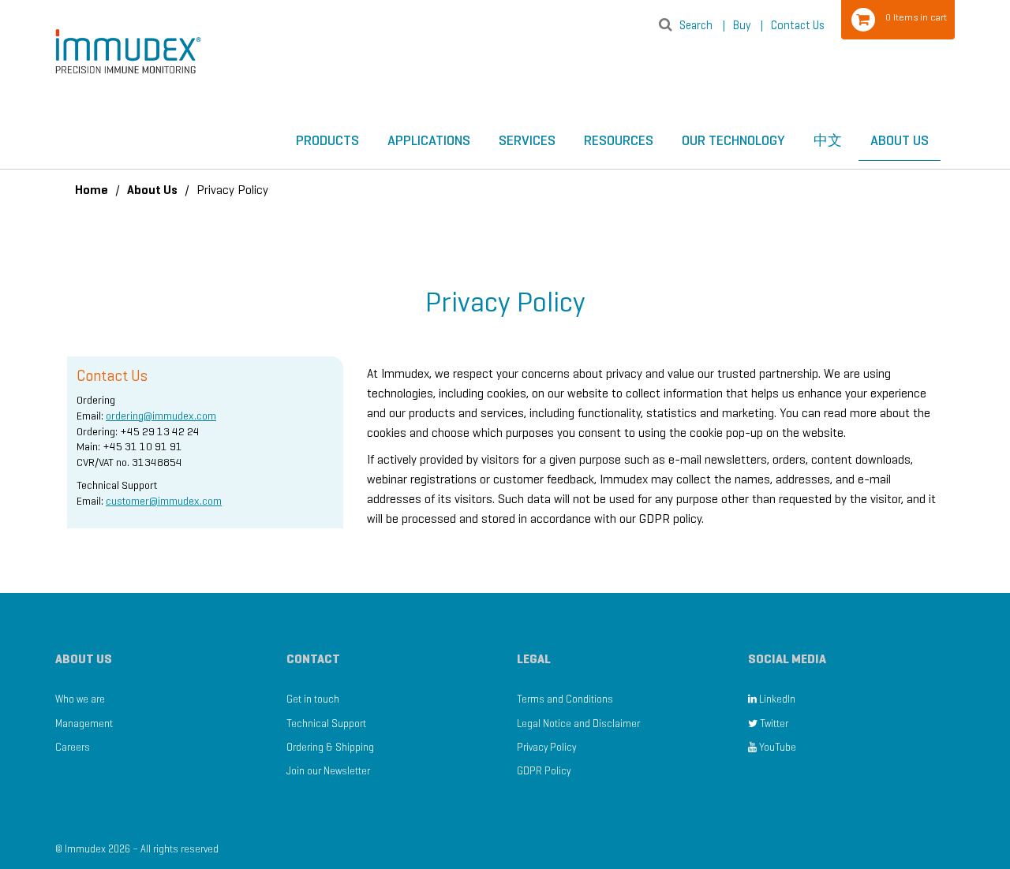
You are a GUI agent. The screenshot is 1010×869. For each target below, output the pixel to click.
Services (527, 140)
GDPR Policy (543, 771)
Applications (428, 140)
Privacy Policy (546, 747)
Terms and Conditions (565, 699)
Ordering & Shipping (330, 747)
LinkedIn (776, 699)
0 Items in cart (916, 17)
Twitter (773, 723)
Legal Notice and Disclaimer (578, 723)
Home (91, 189)
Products (327, 140)
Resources (618, 140)
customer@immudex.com (164, 501)
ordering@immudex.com (161, 416)
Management (84, 723)
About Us (899, 140)
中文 (828, 140)
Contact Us (798, 25)
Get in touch (312, 699)
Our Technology (733, 140)
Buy (748, 25)
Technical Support (326, 723)
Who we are (80, 699)
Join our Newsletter (328, 771)
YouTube (776, 747)
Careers (72, 747)
